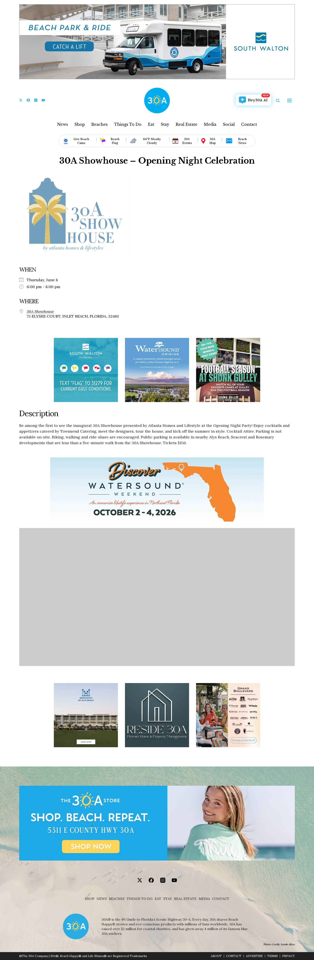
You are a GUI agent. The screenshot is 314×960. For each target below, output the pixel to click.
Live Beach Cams (81, 141)
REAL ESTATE (185, 899)
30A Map (212, 141)
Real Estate (186, 124)
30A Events (187, 141)
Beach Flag (115, 141)
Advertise (254, 956)
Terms (272, 956)
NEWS (102, 899)
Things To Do (127, 124)
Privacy (288, 956)
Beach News (242, 141)
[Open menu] (289, 100)
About (216, 956)
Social (229, 124)
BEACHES (117, 899)
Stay (165, 124)
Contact (249, 124)
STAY (167, 899)
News (62, 124)
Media (210, 124)
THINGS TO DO (140, 899)
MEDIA (204, 899)
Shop (79, 124)
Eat (151, 124)
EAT (158, 899)
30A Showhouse (40, 311)
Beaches (99, 124)
